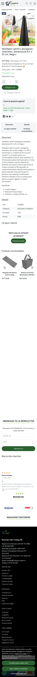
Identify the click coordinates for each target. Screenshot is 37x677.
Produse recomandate (27, 130)
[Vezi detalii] (22, 267)
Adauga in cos (10, 87)
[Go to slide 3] (20, 44)
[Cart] (35, 3)
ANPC (3, 601)
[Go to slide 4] (20, 493)
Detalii (27, 124)
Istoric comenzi (6, 620)
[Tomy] (28, 512)
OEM (19, 216)
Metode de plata (7, 637)
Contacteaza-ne (6, 593)
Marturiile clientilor (7, 581)
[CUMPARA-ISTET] (12, 3)
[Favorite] (31, 3)
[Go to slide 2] (18, 44)
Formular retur (6, 570)
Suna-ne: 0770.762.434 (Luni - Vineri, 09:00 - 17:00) (16, 109)
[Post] (7, 116)
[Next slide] (32, 267)
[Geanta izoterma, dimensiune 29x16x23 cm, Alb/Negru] (27, 262)
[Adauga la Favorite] (15, 267)
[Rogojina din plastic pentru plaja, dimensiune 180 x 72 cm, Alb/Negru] (10, 262)
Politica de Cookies (7, 584)
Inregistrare (5, 615)
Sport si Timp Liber (20, 9)
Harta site (5, 598)
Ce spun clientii (10, 129)
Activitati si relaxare (25, 209)
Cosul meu (5, 634)
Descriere (9, 124)
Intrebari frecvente (7, 595)
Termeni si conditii (7, 576)
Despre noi (5, 573)
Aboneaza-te (18, 449)
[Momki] (9, 512)
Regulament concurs (8, 643)
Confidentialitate (7, 579)
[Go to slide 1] (16, 44)
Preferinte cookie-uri (18, 674)
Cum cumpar (5, 632)
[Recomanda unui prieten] (13, 116)
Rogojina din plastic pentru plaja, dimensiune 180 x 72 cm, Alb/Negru (10, 274)
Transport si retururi (8, 640)
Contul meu (5, 612)
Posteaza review (18, 241)
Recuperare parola (7, 618)
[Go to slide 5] (22, 493)
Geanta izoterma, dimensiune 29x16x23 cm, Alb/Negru (27, 274)
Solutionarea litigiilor (8, 604)
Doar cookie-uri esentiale (18, 669)
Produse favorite (7, 623)
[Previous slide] (5, 267)
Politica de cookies (21, 654)
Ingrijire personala (7, 9)
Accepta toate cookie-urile (18, 663)
